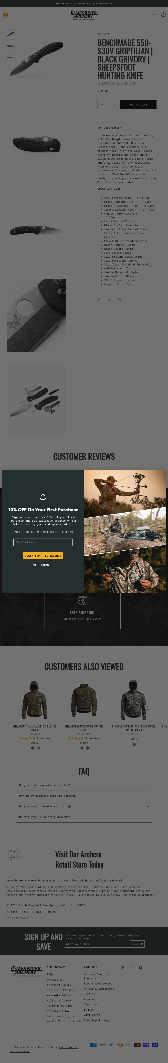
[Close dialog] (7, 475)
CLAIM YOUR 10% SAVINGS (43, 555)
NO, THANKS (41, 565)
